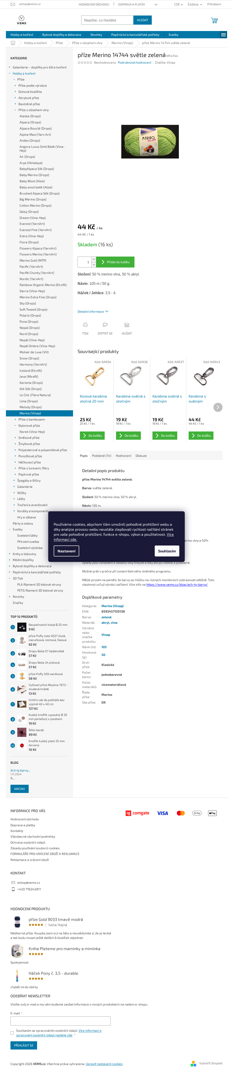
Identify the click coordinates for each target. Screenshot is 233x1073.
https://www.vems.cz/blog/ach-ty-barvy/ (177, 584)
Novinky (18, 596)
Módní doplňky (23, 560)
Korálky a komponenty (33, 511)
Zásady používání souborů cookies (35, 848)
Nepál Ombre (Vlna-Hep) (37, 346)
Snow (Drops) (29, 358)
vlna (114, 622)
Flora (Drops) (29, 242)
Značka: (165, 62)
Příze (21, 79)
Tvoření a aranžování (32, 505)
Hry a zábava (26, 517)
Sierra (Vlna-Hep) (32, 291)
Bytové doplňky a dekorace (32, 566)
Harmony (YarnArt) (33, 364)
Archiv (19, 789)
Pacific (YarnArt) (31, 266)
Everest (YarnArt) (32, 224)
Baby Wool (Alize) (32, 181)
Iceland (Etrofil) (31, 370)
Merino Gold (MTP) (33, 260)
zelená (106, 617)
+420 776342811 (29, 889)
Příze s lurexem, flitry (33, 468)
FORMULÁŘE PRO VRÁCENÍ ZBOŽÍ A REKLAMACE (44, 854)
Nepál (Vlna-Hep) (32, 340)
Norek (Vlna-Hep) (32, 432)
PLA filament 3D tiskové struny (39, 584)
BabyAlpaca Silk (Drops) (37, 169)
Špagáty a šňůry (29, 480)
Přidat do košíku (118, 262)
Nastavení (66, 551)
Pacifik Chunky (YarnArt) (37, 273)
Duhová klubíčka (30, 92)
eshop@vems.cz (28, 882)
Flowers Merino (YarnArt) (38, 254)
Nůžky (21, 493)
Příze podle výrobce (32, 85)
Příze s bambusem (31, 419)
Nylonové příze (29, 425)
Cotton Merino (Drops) (35, 205)
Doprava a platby (131, 4)
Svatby (18, 529)
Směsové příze (29, 437)
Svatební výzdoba (30, 548)
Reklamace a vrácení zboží (29, 860)
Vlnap (105, 635)
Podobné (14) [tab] (101, 455)
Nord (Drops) (29, 334)
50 (103, 655)
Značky (18, 603)
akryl (105, 622)
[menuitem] (22, 34)
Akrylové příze (28, 98)
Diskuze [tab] (141, 455)
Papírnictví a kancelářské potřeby (37, 572)
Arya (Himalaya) (31, 163)
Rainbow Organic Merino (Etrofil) (43, 285)
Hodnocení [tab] (123, 455)
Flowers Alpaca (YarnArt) (38, 248)
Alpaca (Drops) (30, 122)
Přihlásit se (23, 1045)
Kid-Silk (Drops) (31, 389)
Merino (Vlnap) (30, 413)
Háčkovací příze (29, 462)
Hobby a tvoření (24, 73)
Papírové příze (28, 474)
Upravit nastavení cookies (104, 1064)
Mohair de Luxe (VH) (34, 352)
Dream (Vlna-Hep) (33, 218)
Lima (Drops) (29, 401)
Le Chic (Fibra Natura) (35, 395)
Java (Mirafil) (29, 376)
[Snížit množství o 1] (93, 264)
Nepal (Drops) (30, 328)
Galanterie (25, 486)
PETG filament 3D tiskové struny (40, 590)
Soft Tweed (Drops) (33, 309)
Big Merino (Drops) (33, 199)
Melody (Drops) (31, 407)
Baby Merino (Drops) (34, 175)
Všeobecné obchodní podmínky (32, 836)
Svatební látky (27, 535)
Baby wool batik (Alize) (36, 187)
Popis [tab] (84, 455)
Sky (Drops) (28, 303)
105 (104, 647)
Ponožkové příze (30, 456)
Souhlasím (167, 551)
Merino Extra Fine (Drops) (38, 297)
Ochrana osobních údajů (27, 842)
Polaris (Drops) (30, 315)
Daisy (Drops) (29, 211)
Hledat (142, 20)
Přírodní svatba (28, 541)
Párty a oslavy (23, 523)
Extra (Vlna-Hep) (32, 236)
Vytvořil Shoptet (211, 1063)
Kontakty (16, 831)
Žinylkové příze (29, 444)
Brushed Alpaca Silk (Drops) (40, 193)
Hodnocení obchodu (94, 4)
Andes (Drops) (30, 140)
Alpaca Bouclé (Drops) (36, 128)
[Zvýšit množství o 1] (93, 259)
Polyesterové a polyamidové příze (42, 450)
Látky (21, 499)
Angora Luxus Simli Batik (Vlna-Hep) (42, 148)
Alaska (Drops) (30, 116)
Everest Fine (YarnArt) (36, 230)
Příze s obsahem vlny (33, 110)
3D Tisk (18, 578)
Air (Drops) (27, 156)
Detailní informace (91, 311)
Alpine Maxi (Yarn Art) (35, 134)
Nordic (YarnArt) (31, 279)
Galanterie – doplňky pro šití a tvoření (39, 67)
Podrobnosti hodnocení (134, 62)
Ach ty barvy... (20, 770)
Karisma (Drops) (31, 383)
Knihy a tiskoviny (24, 554)
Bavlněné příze (29, 104)
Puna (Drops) (29, 321)
